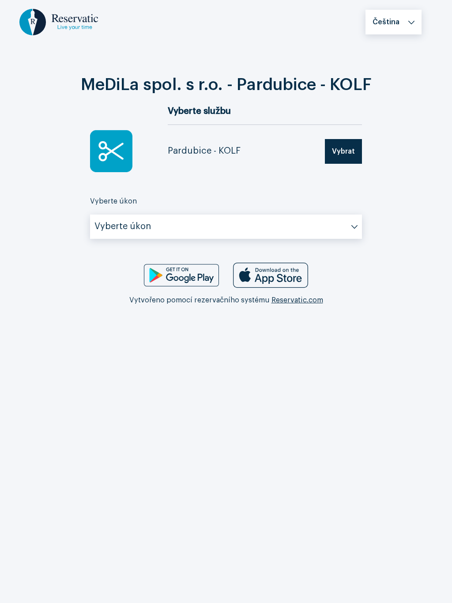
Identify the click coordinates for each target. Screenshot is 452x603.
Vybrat (343, 151)
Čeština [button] (386, 22)
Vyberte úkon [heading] (113, 201)
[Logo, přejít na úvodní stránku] (58, 22)
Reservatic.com (297, 300)
